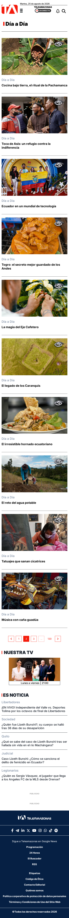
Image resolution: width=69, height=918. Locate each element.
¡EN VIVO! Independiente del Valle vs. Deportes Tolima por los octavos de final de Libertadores (33, 709)
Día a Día (16, 24)
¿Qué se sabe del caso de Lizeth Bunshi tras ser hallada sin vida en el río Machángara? (34, 743)
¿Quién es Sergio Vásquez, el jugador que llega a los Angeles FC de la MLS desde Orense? (34, 777)
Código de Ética (34, 878)
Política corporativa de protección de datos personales (34, 896)
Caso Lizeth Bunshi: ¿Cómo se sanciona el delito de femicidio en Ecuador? (31, 760)
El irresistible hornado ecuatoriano (27, 444)
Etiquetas (34, 873)
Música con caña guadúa (20, 620)
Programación (34, 847)
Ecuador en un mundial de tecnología (29, 206)
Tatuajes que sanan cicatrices (23, 561)
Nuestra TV (18, 652)
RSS (34, 864)
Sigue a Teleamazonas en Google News (34, 841)
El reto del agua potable (19, 503)
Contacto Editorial (34, 884)
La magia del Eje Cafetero (20, 327)
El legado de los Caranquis (21, 386)
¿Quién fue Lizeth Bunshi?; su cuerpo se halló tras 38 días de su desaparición (33, 726)
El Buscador (34, 858)
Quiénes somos (34, 890)
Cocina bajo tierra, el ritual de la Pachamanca (34, 85)
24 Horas (34, 852)
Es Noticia (16, 695)
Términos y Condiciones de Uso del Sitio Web (34, 901)
